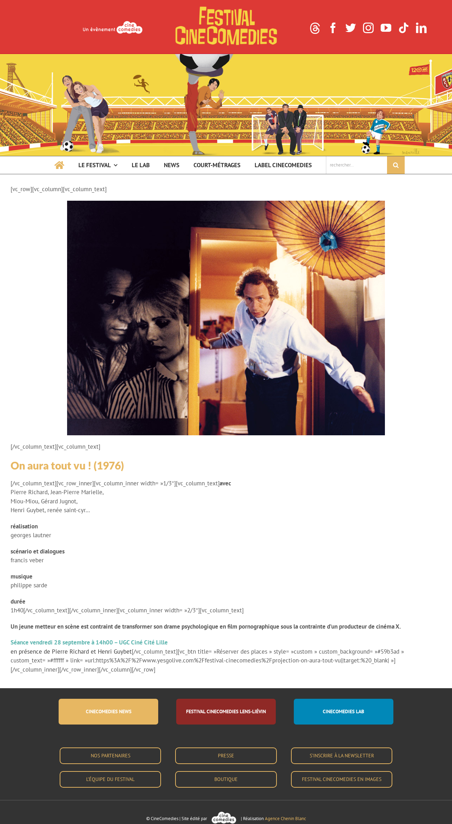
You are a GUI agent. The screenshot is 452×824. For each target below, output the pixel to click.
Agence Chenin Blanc (285, 819)
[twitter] (350, 28)
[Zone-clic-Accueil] (226, 57)
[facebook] (333, 28)
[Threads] (315, 28)
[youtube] (386, 28)
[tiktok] (403, 28)
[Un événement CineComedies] (113, 22)
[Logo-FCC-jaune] (226, 8)
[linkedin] (421, 28)
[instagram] (368, 28)
